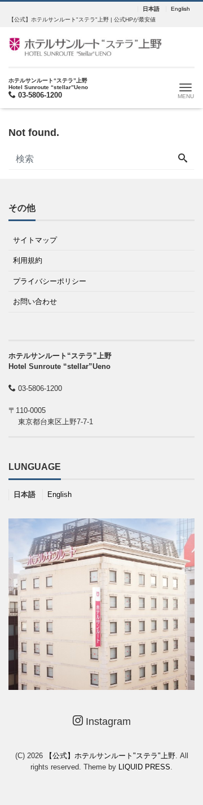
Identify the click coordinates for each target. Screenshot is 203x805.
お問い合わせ (35, 301)
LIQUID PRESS (144, 767)
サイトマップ (35, 240)
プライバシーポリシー (49, 281)
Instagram (107, 721)
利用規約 (27, 260)
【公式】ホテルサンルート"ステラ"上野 (110, 755)
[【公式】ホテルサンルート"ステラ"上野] (85, 46)
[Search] (182, 159)
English (180, 9)
